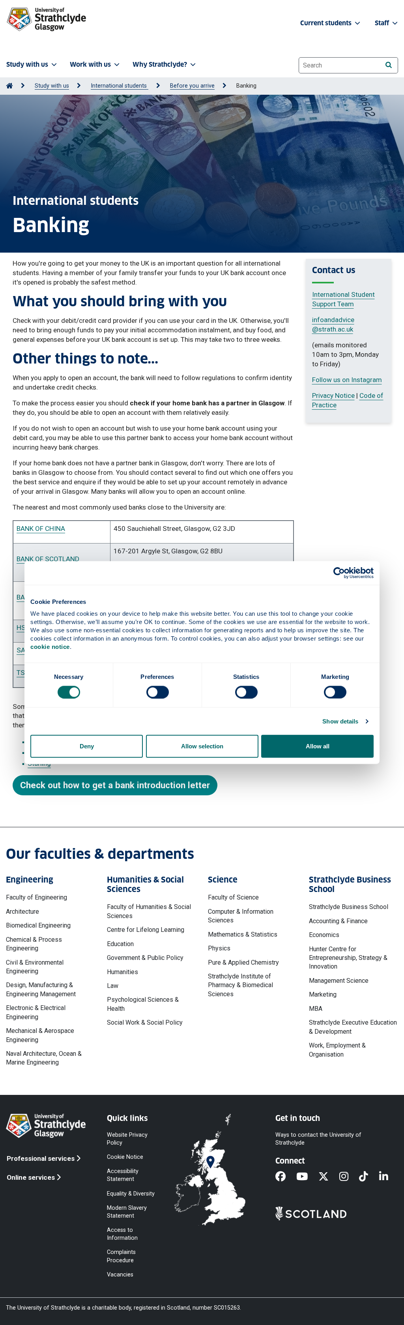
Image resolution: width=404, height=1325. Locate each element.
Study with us (52, 85)
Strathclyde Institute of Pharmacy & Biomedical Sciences (240, 985)
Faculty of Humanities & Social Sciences (149, 911)
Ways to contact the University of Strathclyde (318, 1138)
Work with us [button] (90, 64)
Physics (219, 948)
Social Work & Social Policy (145, 1022)
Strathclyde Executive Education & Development (353, 1027)
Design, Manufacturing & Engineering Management (41, 989)
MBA (315, 1008)
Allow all (317, 746)
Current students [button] (326, 23)
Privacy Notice (333, 395)
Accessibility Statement (122, 1175)
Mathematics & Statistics (242, 934)
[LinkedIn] (389, 1177)
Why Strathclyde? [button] (160, 64)
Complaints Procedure (121, 1256)
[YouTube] (307, 1177)
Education (120, 944)
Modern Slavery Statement (127, 1211)
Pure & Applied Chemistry (243, 962)
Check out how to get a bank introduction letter (115, 785)
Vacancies (120, 1274)
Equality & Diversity (131, 1193)
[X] (328, 1177)
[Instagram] (349, 1177)
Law (112, 986)
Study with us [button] (27, 64)
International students (119, 85)
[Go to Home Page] (9, 85)
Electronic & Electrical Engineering (35, 1012)
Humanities (122, 972)
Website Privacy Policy (127, 1138)
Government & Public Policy (145, 957)
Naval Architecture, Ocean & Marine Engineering (44, 1058)
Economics (324, 935)
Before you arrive (192, 85)
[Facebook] (285, 1177)
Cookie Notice (125, 1157)
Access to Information (122, 1234)
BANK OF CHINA (41, 528)
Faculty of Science (233, 897)
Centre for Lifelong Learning (145, 929)
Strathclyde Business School (348, 907)
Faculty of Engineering (36, 897)
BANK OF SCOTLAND (48, 559)
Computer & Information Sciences (240, 916)
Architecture (22, 911)
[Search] (388, 65)
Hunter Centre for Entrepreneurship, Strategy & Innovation (348, 958)
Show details (340, 721)
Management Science (338, 980)
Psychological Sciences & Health (143, 1004)
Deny (87, 746)
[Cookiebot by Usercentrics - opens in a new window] (339, 573)
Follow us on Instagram (347, 380)
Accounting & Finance (338, 921)
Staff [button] (383, 23)
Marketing (323, 994)
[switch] (157, 692)
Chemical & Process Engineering (34, 944)
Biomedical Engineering (38, 925)
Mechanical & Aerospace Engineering (40, 1035)
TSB (23, 673)
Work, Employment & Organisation (337, 1050)
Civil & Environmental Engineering (35, 967)
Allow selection (202, 746)
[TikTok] (369, 1177)
